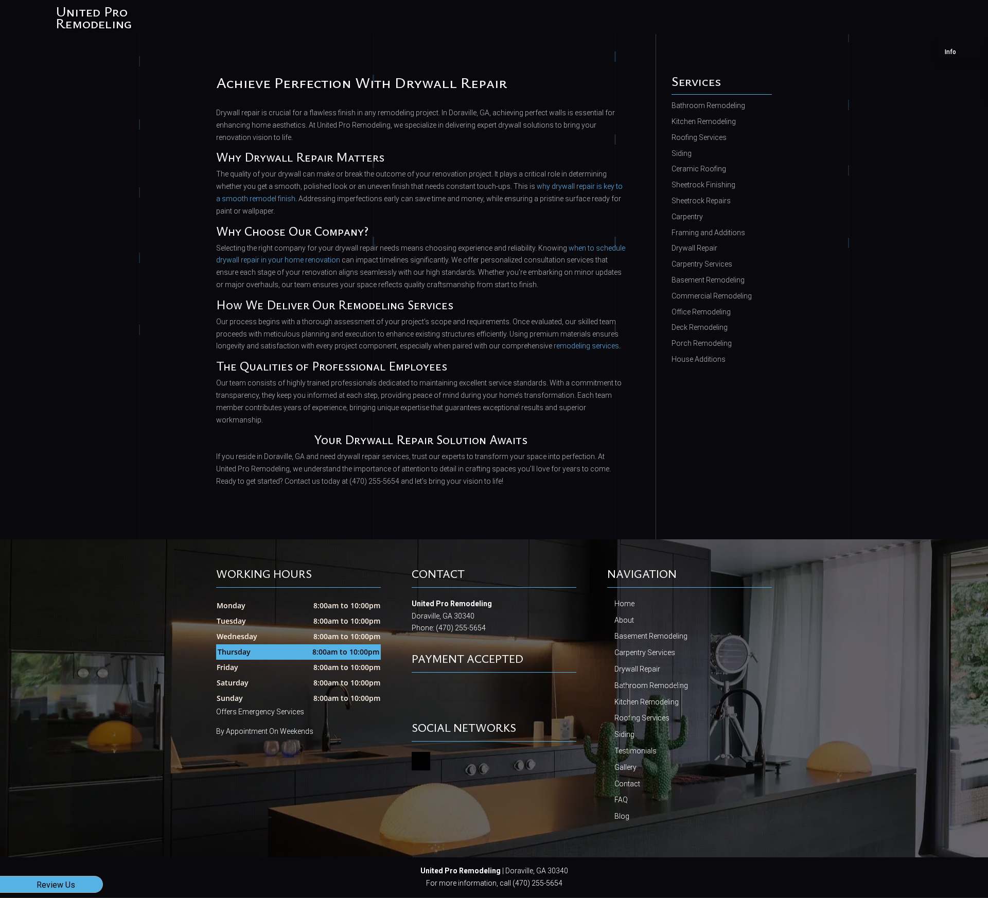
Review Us (56, 885)
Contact (627, 784)
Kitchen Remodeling (646, 702)
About (624, 620)
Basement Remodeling (650, 636)
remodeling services (586, 346)
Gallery (625, 767)
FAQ (621, 800)
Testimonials (635, 751)
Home (624, 604)
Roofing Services (641, 718)
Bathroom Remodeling (651, 685)
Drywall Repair (637, 669)
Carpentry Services (644, 652)
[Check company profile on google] (421, 761)
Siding (624, 734)
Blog (621, 816)
